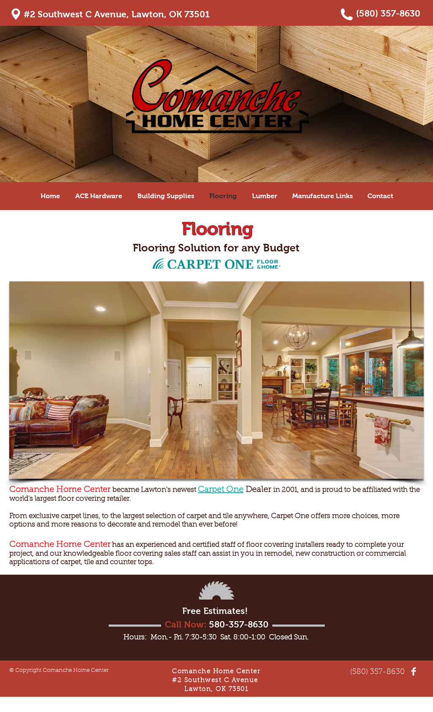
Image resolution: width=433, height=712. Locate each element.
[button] (216, 380)
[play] (406, 471)
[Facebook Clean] (413, 671)
